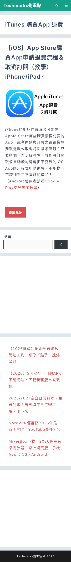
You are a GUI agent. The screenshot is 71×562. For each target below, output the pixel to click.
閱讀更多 (15, 212)
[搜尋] (61, 244)
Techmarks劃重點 (22, 5)
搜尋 (7, 236)
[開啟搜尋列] (57, 5)
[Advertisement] (35, 295)
